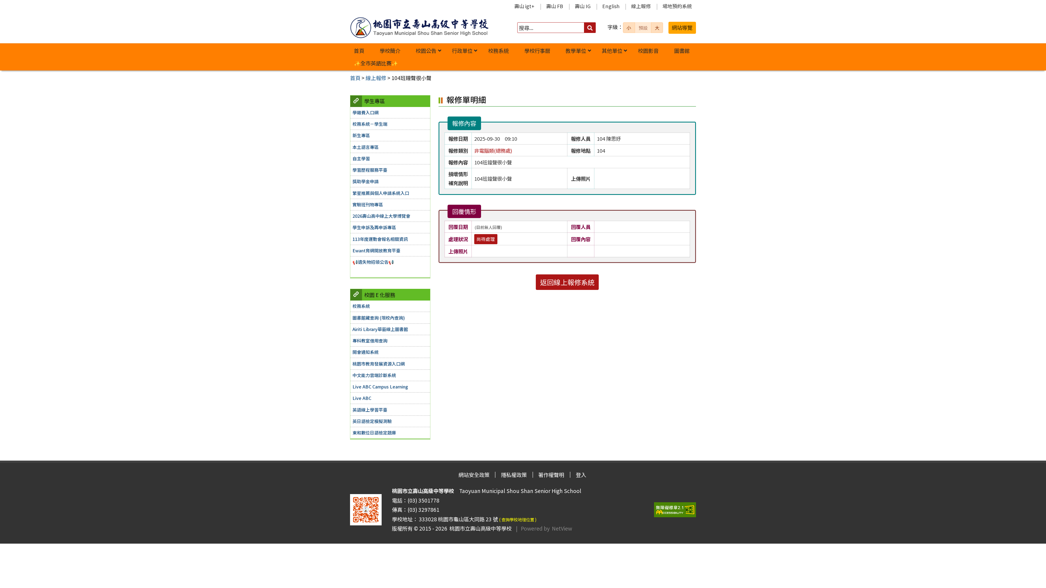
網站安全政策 (473, 475)
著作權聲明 (551, 475)
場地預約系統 (677, 6)
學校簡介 (390, 50)
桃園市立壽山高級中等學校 (479, 528)
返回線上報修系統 (567, 282)
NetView (562, 528)
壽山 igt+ (524, 6)
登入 (581, 475)
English (610, 6)
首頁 (359, 50)
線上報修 (641, 6)
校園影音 (648, 50)
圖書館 (682, 50)
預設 (643, 27)
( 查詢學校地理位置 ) (518, 519)
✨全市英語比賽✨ (376, 63)
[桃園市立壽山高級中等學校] (419, 27)
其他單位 (612, 50)
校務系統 (498, 50)
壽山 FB (554, 6)
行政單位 (462, 50)
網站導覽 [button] (682, 27)
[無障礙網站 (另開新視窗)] (675, 509)
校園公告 (426, 50)
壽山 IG (583, 6)
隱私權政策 (514, 475)
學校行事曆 (537, 50)
